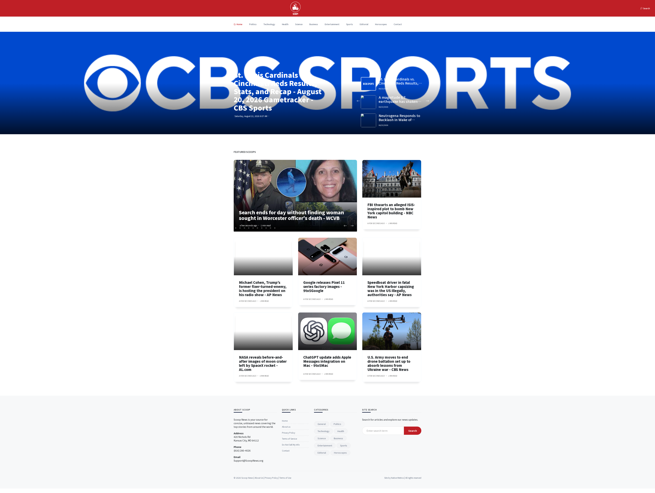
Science (299, 24)
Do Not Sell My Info (291, 444)
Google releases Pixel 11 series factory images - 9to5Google (324, 286)
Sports (349, 24)
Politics (253, 24)
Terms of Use (285, 477)
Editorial (364, 24)
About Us (259, 477)
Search (412, 430)
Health (285, 24)
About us (286, 426)
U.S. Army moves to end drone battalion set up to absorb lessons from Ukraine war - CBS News (388, 363)
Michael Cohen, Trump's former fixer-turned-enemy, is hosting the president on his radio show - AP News (262, 288)
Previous (358, 100)
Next (427, 100)
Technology (269, 24)
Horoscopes (381, 24)
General (322, 424)
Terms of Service (289, 438)
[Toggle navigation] (595, 8)
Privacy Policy (288, 432)
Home (239, 24)
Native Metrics (397, 477)
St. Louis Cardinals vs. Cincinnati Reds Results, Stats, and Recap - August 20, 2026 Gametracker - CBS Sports (278, 91)
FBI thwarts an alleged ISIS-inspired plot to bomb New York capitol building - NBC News (391, 210)
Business (313, 24)
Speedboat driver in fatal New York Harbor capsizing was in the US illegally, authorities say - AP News (390, 288)
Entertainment (332, 24)
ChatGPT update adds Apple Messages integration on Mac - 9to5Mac (327, 361)
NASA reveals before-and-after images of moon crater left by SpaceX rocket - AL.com (263, 363)
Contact (398, 24)
